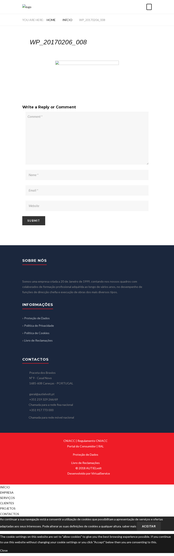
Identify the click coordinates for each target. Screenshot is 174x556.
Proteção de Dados (37, 318)
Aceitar (149, 526)
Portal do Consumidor (81, 446)
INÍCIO (67, 20)
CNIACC (69, 441)
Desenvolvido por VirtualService (88, 473)
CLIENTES (7, 503)
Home (51, 20)
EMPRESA (7, 492)
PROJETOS (7, 508)
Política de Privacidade (39, 325)
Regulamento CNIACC (92, 441)
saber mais (129, 526)
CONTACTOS (9, 514)
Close (4, 550)
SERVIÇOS (7, 498)
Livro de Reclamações (38, 340)
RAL (101, 446)
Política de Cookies (36, 333)
